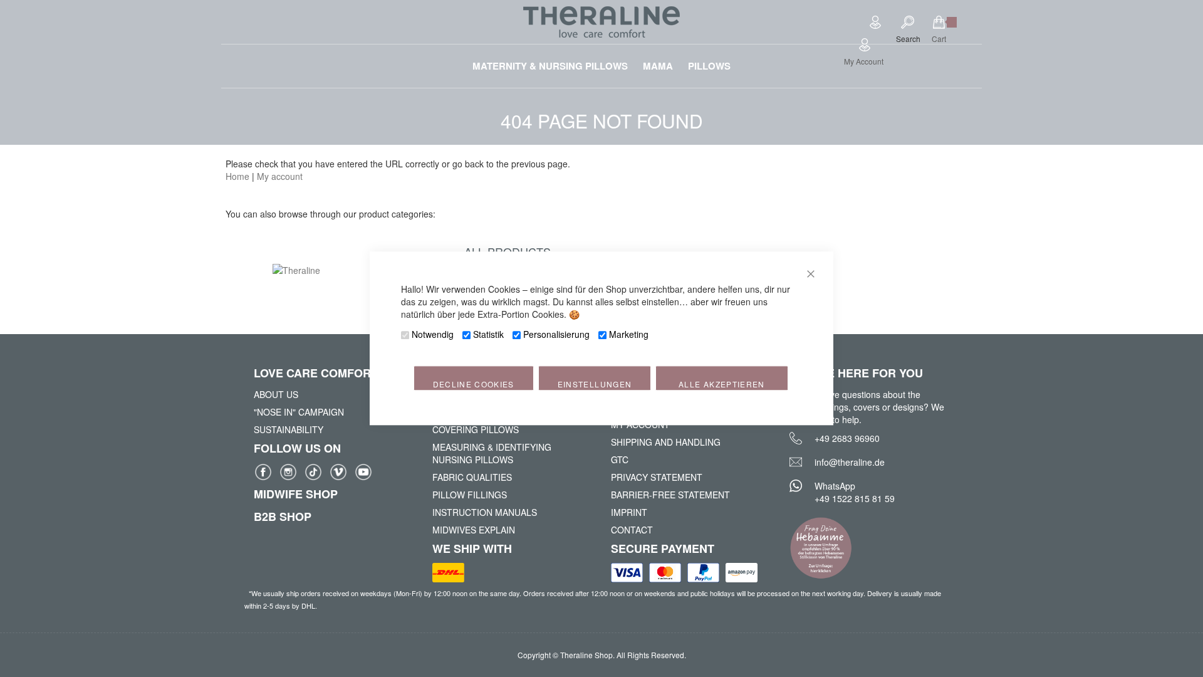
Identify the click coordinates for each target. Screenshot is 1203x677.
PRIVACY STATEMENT (656, 477)
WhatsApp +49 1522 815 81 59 (855, 492)
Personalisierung (556, 334)
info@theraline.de (850, 462)
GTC (619, 459)
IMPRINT (629, 512)
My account (280, 176)
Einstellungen (595, 384)
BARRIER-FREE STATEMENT (670, 494)
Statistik (488, 334)
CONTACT (632, 529)
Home (237, 176)
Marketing (628, 334)
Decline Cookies (473, 384)
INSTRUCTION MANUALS (484, 512)
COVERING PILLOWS (475, 429)
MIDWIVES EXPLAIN (473, 529)
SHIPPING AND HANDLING (666, 442)
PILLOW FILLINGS (469, 494)
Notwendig (433, 334)
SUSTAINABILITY (288, 429)
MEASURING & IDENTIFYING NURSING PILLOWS (491, 453)
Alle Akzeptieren (722, 384)
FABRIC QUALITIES (472, 477)
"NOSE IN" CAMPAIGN (299, 412)
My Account (863, 61)
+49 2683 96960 (847, 438)
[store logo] (601, 22)
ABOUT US (276, 394)
